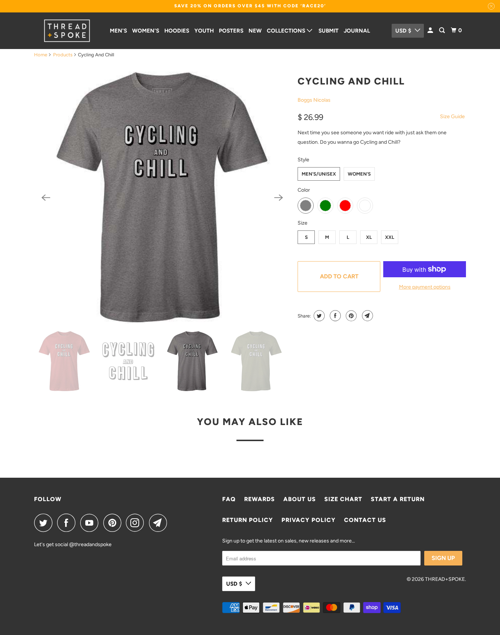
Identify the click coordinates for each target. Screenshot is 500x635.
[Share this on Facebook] (334, 315)
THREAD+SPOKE (445, 579)
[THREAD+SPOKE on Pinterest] (114, 523)
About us (299, 499)
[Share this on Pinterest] (350, 315)
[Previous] (46, 197)
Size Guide (452, 116)
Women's (359, 174)
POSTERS (231, 30)
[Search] (442, 30)
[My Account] (431, 30)
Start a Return (398, 499)
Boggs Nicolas (314, 100)
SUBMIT (328, 30)
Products (62, 54)
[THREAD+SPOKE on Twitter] (45, 523)
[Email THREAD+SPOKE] (160, 523)
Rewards (259, 499)
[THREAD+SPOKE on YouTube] (91, 523)
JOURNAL (357, 30)
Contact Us (365, 519)
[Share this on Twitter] (318, 315)
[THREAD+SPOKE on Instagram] (137, 523)
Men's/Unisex (319, 174)
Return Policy (247, 519)
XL (369, 237)
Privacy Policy (308, 519)
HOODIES (176, 30)
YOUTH (204, 30)
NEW (255, 30)
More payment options (425, 287)
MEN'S (118, 30)
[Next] (278, 197)
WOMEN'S (145, 30)
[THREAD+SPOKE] (67, 30)
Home (40, 54)
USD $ (403, 30)
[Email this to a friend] (366, 315)
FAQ (229, 499)
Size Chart (343, 499)
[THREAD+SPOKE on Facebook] (68, 523)
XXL (389, 237)
